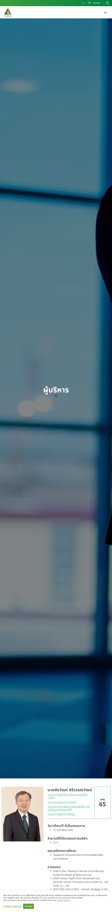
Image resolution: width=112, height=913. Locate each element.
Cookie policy (63, 900)
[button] (105, 12)
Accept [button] (28, 906)
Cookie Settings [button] (12, 906)
